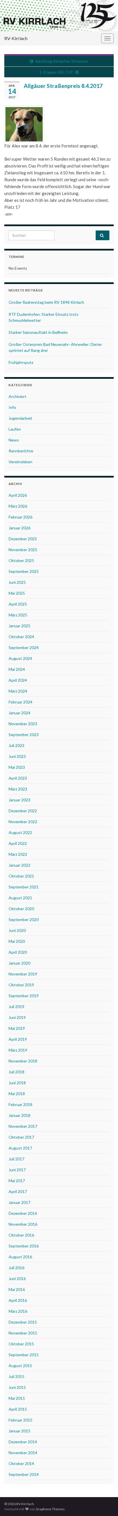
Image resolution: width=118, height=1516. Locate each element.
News (14, 439)
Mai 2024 (17, 669)
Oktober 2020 (21, 908)
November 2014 (23, 1452)
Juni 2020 (17, 930)
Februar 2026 (20, 516)
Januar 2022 (19, 865)
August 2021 (20, 897)
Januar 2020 (19, 963)
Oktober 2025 (21, 560)
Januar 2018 (19, 1115)
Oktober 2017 (21, 1137)
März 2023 (18, 788)
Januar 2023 (19, 799)
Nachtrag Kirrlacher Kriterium (62, 61)
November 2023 (23, 723)
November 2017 (23, 1126)
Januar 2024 (19, 712)
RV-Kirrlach (15, 38)
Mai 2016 (17, 1289)
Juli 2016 (16, 1267)
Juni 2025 (17, 582)
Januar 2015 (19, 1430)
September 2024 (24, 647)
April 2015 (18, 1409)
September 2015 (24, 1354)
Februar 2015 (20, 1420)
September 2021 (24, 886)
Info (12, 407)
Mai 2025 (17, 593)
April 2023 (18, 778)
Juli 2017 (16, 1158)
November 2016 (23, 1224)
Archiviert (17, 396)
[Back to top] (105, 1503)
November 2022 (23, 821)
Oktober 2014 (21, 1463)
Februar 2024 (20, 701)
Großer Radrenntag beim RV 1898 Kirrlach (46, 302)
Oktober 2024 (21, 636)
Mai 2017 (17, 1180)
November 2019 (23, 973)
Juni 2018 (17, 1082)
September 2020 (24, 919)
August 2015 (20, 1365)
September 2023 (24, 734)
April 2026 (18, 495)
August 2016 (20, 1256)
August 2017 (20, 1148)
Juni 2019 (17, 1017)
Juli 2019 (16, 1006)
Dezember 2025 (23, 538)
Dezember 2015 (23, 1322)
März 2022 (18, 854)
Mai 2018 (17, 1093)
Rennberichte (21, 450)
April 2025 (18, 604)
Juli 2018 (16, 1071)
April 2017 (18, 1191)
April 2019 (18, 1039)
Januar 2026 (19, 527)
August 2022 (20, 832)
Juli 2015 (16, 1376)
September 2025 (24, 571)
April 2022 (18, 843)
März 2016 (18, 1311)
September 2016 (24, 1245)
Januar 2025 (19, 625)
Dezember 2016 (23, 1213)
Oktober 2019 (21, 984)
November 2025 (23, 549)
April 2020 (18, 952)
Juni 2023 (17, 756)
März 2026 (18, 506)
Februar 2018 (20, 1104)
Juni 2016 (17, 1278)
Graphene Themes (50, 1509)
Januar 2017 (19, 1202)
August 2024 (20, 658)
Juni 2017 (17, 1169)
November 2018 (23, 1060)
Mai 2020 (17, 941)
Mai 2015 (17, 1398)
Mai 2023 (17, 767)
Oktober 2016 (21, 1235)
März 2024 (18, 691)
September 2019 (24, 995)
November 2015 (23, 1332)
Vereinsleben (20, 461)
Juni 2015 (17, 1387)
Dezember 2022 (23, 810)
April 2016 (18, 1300)
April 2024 (18, 680)
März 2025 (18, 614)
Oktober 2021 (21, 876)
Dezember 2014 (23, 1441)
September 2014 (24, 1474)
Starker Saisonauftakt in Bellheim (38, 332)
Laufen (15, 429)
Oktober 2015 (21, 1343)
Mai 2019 (17, 1028)
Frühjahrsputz (21, 362)
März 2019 (18, 1050)
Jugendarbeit (20, 418)
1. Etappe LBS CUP (56, 72)
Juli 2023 (16, 745)
